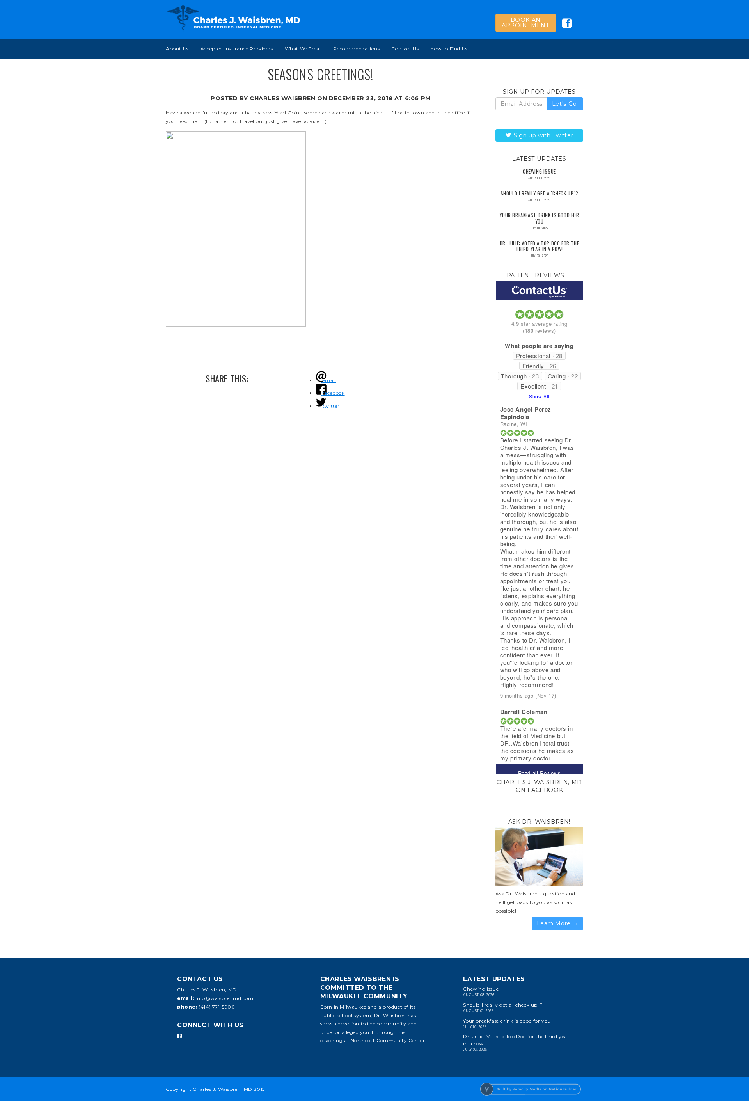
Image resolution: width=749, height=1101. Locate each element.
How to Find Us (448, 48)
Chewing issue (539, 171)
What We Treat (303, 48)
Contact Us (405, 48)
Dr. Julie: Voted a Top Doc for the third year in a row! (539, 246)
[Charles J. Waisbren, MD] (233, 18)
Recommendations (356, 48)
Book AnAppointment (526, 22)
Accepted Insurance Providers (237, 48)
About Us (177, 48)
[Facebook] (179, 1036)
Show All (539, 396)
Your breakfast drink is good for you (539, 218)
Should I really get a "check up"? (540, 193)
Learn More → (557, 923)
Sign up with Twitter (542, 135)
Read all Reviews (539, 773)
